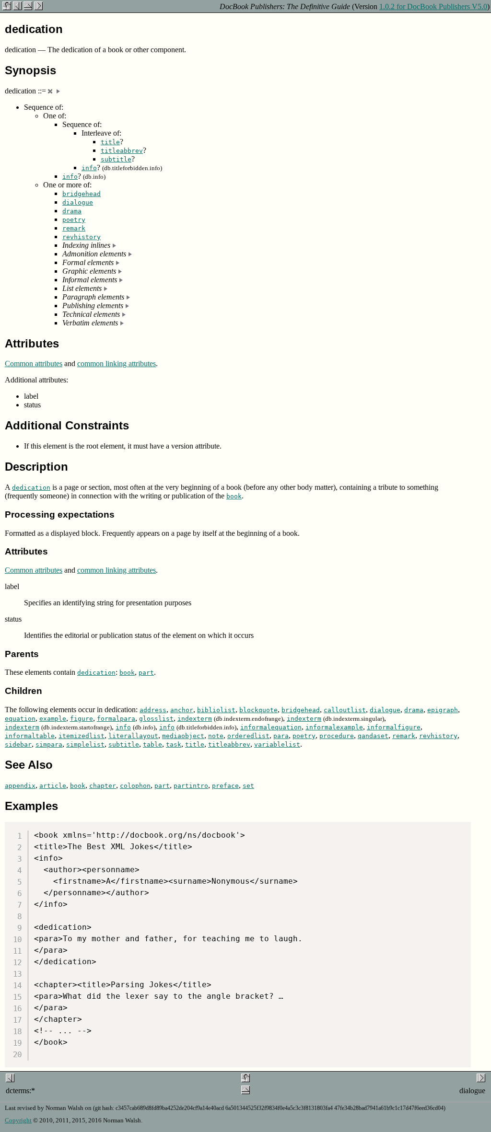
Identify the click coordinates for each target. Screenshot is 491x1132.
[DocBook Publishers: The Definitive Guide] (6, 7)
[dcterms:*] (17, 7)
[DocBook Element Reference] (27, 7)
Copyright (18, 1120)
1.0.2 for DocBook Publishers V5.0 (433, 6)
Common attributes (33, 363)
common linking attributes (116, 363)
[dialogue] (38, 7)
